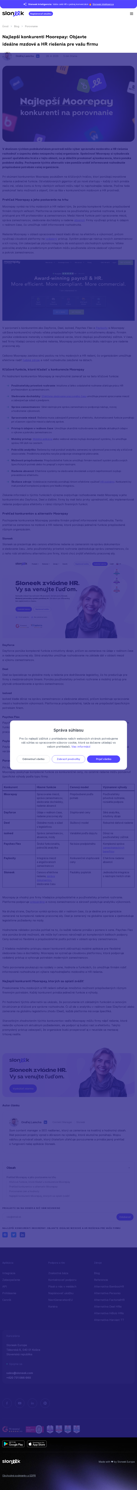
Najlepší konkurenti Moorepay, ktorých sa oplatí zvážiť (39, 1196)
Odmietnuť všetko (33, 759)
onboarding (37, 902)
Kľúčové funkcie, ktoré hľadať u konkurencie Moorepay (39, 1181)
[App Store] (37, 1444)
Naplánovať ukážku (40, 13)
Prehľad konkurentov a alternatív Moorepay (33, 1186)
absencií (79, 220)
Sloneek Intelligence (103, 4)
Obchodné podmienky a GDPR (19, 1475)
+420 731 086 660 (18, 1377)
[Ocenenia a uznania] (63, 1429)
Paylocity (102, 328)
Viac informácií (80, 746)
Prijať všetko (103, 759)
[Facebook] (7, 1403)
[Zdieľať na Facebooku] (5, 1234)
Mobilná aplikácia (42, 439)
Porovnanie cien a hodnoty (24, 1191)
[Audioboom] (45, 1403)
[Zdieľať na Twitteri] (13, 1234)
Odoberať (125, 1217)
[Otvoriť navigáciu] (132, 13)
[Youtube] (19, 1403)
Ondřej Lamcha (25, 56)
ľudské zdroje (31, 360)
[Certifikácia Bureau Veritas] (35, 1429)
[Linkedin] (32, 1403)
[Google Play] (13, 1444)
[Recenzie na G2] (12, 1429)
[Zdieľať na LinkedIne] (22, 1234)
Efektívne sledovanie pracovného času (64, 396)
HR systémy (107, 481)
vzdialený (51, 238)
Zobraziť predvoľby (68, 759)
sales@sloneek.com (19, 1373)
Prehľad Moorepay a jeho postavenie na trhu (31, 1177)
